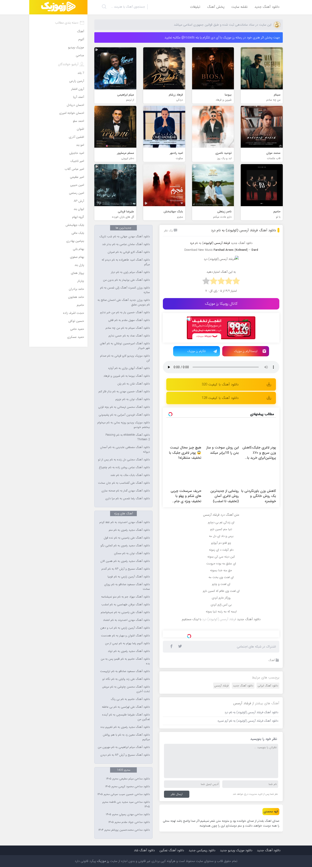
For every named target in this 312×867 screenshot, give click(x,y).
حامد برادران (76, 289)
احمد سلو (78, 121)
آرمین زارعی (76, 81)
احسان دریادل (75, 105)
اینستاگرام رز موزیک (245, 351)
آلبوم (81, 39)
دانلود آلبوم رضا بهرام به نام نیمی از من (127, 643)
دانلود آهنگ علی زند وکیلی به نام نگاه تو (126, 679)
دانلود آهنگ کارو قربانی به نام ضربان (129, 252)
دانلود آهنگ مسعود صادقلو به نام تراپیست (125, 671)
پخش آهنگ (216, 7)
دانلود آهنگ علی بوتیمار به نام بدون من (126, 280)
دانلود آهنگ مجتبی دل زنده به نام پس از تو (124, 459)
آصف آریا (78, 97)
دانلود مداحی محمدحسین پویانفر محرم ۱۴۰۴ (124, 830)
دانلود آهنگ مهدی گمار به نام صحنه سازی (125, 490)
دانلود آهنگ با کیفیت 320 (220, 384)
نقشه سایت (239, 7)
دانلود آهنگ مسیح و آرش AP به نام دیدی (125, 755)
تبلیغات (195, 7)
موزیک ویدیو (76, 47)
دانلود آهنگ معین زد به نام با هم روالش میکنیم (126, 737)
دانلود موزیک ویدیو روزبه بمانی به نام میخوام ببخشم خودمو (123, 424)
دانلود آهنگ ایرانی (268, 743)
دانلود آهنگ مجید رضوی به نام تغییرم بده (125, 727)
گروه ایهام (78, 217)
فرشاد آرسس (221, 743)
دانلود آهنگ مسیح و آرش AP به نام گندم (125, 569)
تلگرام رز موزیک (196, 351)
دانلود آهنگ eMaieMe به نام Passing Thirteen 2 (128, 437)
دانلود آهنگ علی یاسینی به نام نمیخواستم (125, 612)
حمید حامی (77, 329)
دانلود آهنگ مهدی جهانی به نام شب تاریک (124, 236)
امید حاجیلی (76, 153)
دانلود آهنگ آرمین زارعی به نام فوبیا (129, 576)
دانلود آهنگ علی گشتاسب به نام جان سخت (124, 483)
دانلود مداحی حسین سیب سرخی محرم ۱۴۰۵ (123, 794)
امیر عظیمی (77, 177)
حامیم (80, 305)
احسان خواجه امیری (71, 113)
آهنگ (271, 717)
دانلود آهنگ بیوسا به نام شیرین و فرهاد (126, 376)
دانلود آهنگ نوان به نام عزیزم (132, 399)
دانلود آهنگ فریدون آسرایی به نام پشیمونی (124, 415)
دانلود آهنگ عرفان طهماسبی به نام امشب (125, 604)
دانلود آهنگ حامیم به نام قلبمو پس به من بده (125, 661)
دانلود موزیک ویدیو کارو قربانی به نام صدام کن (125, 358)
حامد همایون (76, 297)
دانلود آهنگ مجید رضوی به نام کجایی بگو (125, 545)
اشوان (80, 129)
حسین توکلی (76, 321)
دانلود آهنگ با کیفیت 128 (220, 398)
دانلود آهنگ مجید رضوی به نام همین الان (125, 561)
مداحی (80, 55)
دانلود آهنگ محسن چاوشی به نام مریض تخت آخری (126, 689)
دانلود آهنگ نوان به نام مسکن (132, 553)
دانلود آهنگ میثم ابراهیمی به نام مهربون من (124, 747)
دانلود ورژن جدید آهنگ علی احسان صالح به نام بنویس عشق (124, 302)
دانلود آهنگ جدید (266, 7)
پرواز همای (77, 273)
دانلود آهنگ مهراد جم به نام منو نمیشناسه (125, 597)
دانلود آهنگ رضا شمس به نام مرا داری (127, 498)
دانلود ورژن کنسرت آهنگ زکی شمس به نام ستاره (125, 290)
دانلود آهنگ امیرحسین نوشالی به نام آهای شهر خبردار (125, 345)
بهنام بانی (78, 249)
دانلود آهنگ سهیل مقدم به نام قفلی (129, 320)
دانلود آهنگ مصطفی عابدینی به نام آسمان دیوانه (125, 449)
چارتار (80, 281)
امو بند (80, 145)
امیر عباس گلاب (74, 169)
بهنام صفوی (77, 257)
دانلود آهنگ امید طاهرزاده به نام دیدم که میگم (126, 262)
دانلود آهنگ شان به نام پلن (133, 383)
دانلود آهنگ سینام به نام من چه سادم (128, 328)
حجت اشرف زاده (73, 313)
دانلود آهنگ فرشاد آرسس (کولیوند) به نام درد (243, 230)
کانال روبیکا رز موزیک (221, 304)
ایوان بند (79, 209)
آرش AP (79, 201)
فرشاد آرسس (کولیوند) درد (219, 619)
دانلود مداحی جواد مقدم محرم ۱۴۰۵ (129, 822)
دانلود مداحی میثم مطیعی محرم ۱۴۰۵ (128, 778)
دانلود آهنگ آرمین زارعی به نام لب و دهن (125, 628)
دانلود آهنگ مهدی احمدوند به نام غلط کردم (124, 522)
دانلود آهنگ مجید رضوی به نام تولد (129, 651)
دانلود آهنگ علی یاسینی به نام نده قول (127, 538)
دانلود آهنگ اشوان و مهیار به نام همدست (125, 635)
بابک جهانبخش (75, 225)
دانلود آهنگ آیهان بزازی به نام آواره (129, 368)
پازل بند (79, 265)
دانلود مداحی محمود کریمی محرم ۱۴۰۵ (127, 786)
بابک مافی (77, 233)
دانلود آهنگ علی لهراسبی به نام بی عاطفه (126, 707)
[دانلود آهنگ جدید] (58, 7)
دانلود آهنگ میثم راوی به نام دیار (130, 272)
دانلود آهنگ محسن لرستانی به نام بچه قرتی (124, 407)
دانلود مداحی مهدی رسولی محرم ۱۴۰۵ (128, 814)
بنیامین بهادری (75, 241)
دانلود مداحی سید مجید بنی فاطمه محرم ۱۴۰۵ (126, 804)
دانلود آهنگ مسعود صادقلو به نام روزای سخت (127, 586)
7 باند (80, 73)
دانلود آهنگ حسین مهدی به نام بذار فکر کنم (124, 391)
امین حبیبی (77, 185)
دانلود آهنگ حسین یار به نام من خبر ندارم (125, 312)
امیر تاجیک (77, 161)
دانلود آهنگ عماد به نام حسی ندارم (129, 335)
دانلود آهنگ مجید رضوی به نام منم (129, 530)
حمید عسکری (75, 337)
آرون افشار (77, 89)
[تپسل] (189, 318)
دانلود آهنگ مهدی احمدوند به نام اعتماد (126, 620)
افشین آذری (76, 137)
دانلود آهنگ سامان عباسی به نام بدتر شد (126, 244)
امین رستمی (76, 193)
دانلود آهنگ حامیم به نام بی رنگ (130, 699)
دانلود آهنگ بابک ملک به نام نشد (130, 475)
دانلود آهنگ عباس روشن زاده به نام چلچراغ (124, 467)
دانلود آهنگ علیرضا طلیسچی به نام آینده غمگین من (126, 717)
